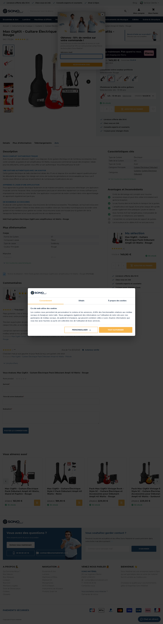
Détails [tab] (81, 301)
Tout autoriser (116, 330)
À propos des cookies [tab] (117, 301)
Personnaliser (80, 330)
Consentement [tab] (45, 301)
